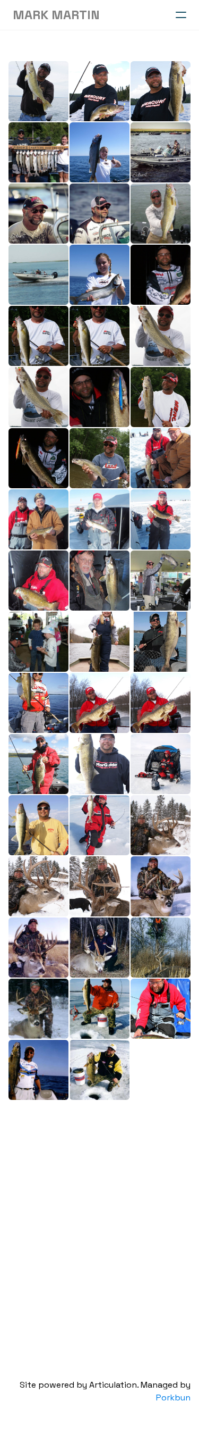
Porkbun (173, 1397)
